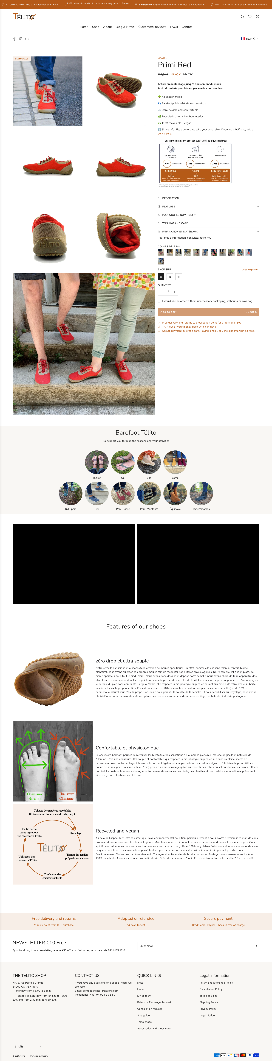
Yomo (175, 477)
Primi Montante (149, 509)
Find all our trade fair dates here (22, 4)
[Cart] (250, 16)
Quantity (164, 285)
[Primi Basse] (123, 493)
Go (123, 477)
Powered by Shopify (39, 1056)
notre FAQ (205, 237)
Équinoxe (175, 509)
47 (178, 276)
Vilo (149, 477)
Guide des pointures (250, 269)
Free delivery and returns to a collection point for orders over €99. (202, 322)
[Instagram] (21, 39)
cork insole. (165, 133)
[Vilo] (149, 462)
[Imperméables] (201, 493)
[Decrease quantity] (162, 292)
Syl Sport (70, 509)
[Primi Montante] (149, 493)
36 (161, 276)
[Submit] (255, 946)
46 (169, 276)
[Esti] (97, 493)
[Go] (123, 462)
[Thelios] (97, 462)
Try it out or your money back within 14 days (189, 326)
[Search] (242, 16)
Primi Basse (123, 509)
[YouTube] (27, 39)
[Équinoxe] (175, 493)
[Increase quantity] (174, 292)
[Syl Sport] (70, 493)
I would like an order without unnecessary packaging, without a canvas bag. (207, 301)
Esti (97, 509)
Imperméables (201, 509)
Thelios (97, 477)
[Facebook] (14, 39)
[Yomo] (175, 462)
